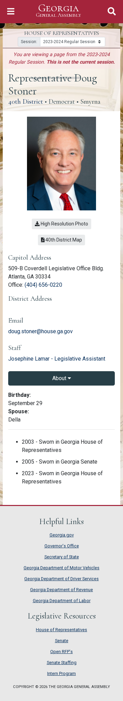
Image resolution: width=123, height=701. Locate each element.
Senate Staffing (62, 662)
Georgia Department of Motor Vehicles (61, 567)
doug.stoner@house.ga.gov (40, 331)
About (60, 378)
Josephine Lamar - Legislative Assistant (56, 358)
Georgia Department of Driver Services (61, 578)
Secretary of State (61, 556)
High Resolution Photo (64, 223)
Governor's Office (61, 545)
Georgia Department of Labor (62, 600)
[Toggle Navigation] (11, 11)
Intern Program (61, 673)
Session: (29, 41)
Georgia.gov (62, 534)
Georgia (58, 10)
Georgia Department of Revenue (61, 589)
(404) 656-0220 (43, 285)
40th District (25, 102)
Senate (61, 640)
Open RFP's (61, 651)
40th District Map (64, 240)
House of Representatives (61, 629)
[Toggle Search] (111, 11)
